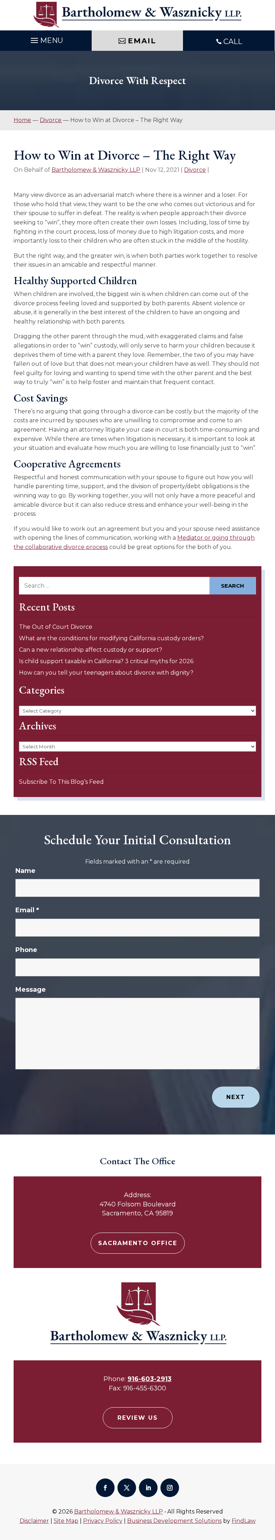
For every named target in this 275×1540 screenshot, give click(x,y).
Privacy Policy (102, 1520)
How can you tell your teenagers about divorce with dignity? (106, 672)
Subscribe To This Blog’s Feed (61, 781)
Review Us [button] (137, 1417)
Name (25, 871)
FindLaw (244, 1520)
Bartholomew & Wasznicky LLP (96, 169)
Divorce (195, 169)
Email (27, 910)
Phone (26, 950)
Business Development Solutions (174, 1520)
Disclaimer (34, 1520)
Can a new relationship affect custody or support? (90, 649)
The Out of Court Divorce (55, 626)
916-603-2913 (149, 1379)
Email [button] (142, 41)
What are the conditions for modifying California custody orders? (111, 638)
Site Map (66, 1520)
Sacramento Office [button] (137, 1243)
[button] (268, 1488)
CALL (232, 41)
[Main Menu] (46, 38)
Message (30, 990)
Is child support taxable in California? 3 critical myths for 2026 (106, 661)
